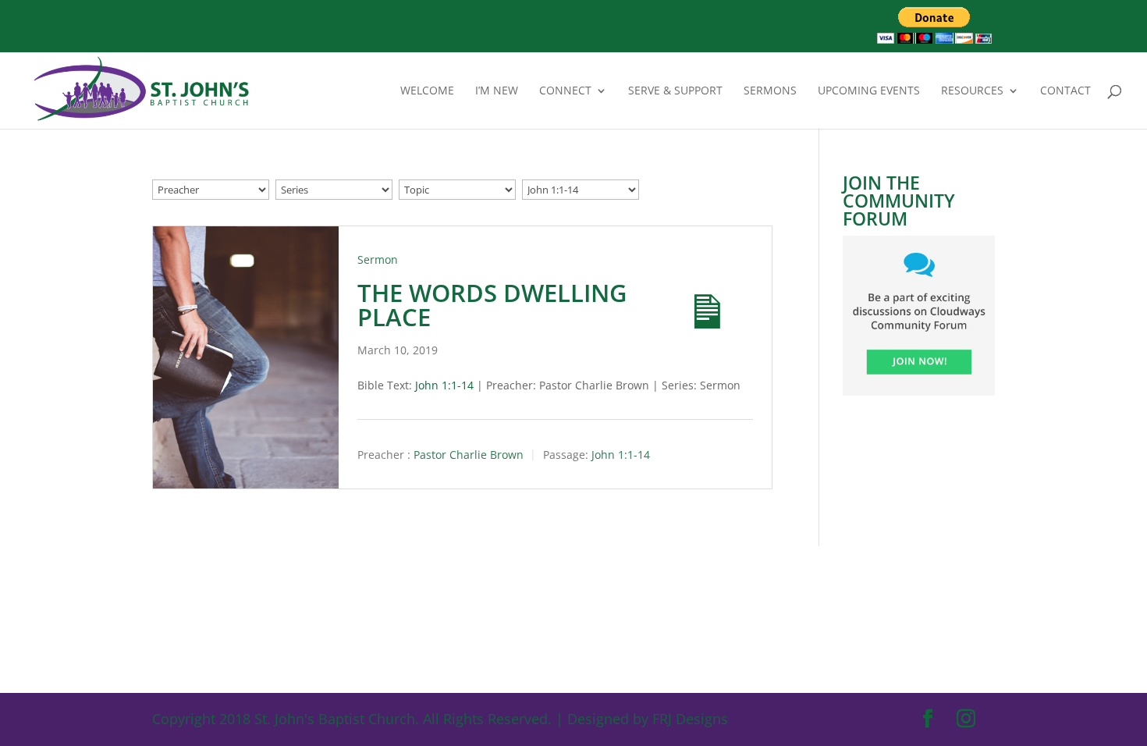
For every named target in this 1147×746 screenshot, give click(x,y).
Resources (972, 91)
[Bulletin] (693, 298)
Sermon (377, 259)
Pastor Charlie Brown (469, 455)
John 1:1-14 (444, 385)
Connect (565, 91)
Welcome (427, 91)
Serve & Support (675, 91)
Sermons (770, 91)
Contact (1065, 91)
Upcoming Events (869, 91)
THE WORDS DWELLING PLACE (492, 304)
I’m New (496, 91)
